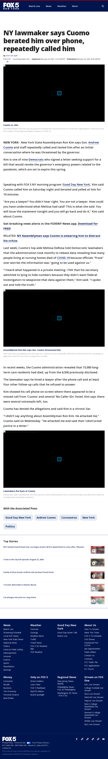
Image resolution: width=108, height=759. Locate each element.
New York (88, 517)
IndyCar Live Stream (93, 700)
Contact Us (89, 655)
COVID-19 (63, 258)
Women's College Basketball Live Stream (92, 715)
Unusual (7, 656)
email (103, 739)
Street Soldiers (37, 681)
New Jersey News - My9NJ (66, 682)
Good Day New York (21, 59)
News (6, 625)
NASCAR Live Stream (94, 697)
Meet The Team (91, 632)
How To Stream (91, 629)
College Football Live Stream (93, 689)
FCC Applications (92, 665)
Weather (35, 625)
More (74, 6)
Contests (88, 658)
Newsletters (8, 666)
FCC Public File (91, 662)
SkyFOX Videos (37, 691)
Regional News (66, 677)
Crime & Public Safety (13, 649)
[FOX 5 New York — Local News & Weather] (12, 6)
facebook (77, 739)
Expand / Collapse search (103, 6)
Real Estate (8, 698)
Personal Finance (11, 694)
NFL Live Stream (92, 684)
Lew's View (35, 684)
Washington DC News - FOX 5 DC (67, 694)
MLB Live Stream (92, 693)
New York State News (13, 639)
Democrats (36, 159)
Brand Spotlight (37, 694)
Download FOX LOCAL (91, 644)
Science (6, 659)
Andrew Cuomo (46, 517)
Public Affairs (90, 652)
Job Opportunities (92, 648)
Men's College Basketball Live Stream (91, 706)
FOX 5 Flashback (37, 688)
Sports (6, 663)
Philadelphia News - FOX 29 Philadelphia (66, 688)
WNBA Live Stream (93, 721)
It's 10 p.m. (89, 669)
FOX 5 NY (7, 59)
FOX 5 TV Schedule (93, 636)
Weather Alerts (37, 636)
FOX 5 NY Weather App (38, 647)
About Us (90, 625)
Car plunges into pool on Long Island (19, 597)
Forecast (34, 629)
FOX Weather (36, 652)
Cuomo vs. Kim (10, 125)
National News (10, 642)
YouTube (93, 739)
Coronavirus (69, 517)
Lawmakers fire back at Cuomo (19, 491)
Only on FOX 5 (39, 677)
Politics (10, 526)
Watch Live (8, 629)
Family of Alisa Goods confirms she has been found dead (28, 572)
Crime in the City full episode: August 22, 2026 (23, 559)
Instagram (82, 739)
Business (7, 688)
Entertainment (9, 653)
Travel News (36, 642)
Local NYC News (11, 636)
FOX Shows (89, 639)
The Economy (9, 691)
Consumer (8, 681)
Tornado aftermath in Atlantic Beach (19, 584)
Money (7, 677)
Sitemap (7, 669)
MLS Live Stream (92, 724)
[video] (98, 550)
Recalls (6, 684)
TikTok (87, 739)
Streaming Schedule (12, 632)
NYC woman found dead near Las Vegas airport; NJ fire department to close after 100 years (43, 547)
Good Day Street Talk (67, 632)
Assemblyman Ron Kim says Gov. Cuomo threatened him (32, 350)
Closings (34, 632)
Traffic (33, 639)
